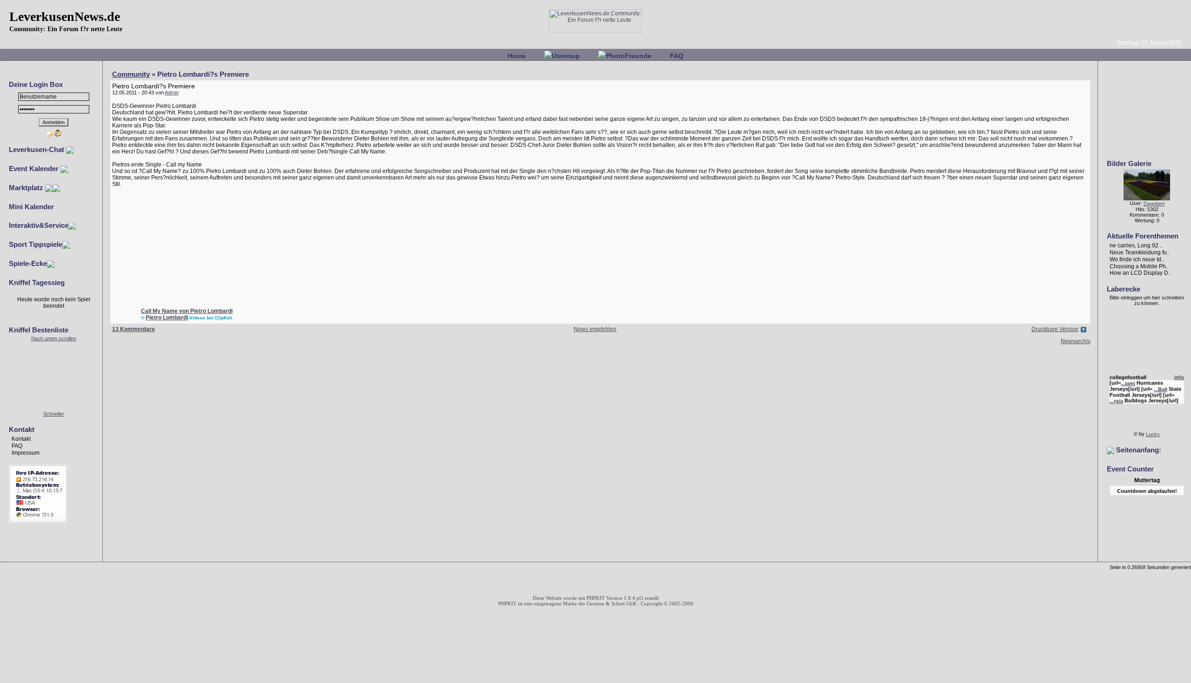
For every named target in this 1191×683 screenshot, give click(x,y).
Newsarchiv (1076, 341)
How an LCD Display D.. (1140, 273)
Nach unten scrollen (53, 338)
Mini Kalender (31, 207)
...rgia (1116, 398)
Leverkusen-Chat (37, 149)
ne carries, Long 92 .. (1136, 245)
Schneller (53, 414)
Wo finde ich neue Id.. (1137, 259)
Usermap (566, 56)
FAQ (676, 56)
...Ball (1160, 387)
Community (131, 74)
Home (517, 56)
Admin (172, 92)
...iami (1128, 381)
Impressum (26, 453)
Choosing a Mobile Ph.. (1139, 266)
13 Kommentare (133, 329)
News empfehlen (595, 329)
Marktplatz (27, 188)
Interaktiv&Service (38, 225)
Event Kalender (34, 168)
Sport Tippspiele (35, 244)
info (1179, 375)
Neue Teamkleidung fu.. (1140, 252)
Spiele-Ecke (28, 263)
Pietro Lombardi (167, 317)
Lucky (1153, 434)
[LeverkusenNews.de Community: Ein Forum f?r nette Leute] (595, 30)
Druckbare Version (1054, 329)
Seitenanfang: (1137, 450)
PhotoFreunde (628, 56)
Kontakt (21, 439)
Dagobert (1154, 203)
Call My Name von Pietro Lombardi (187, 311)
